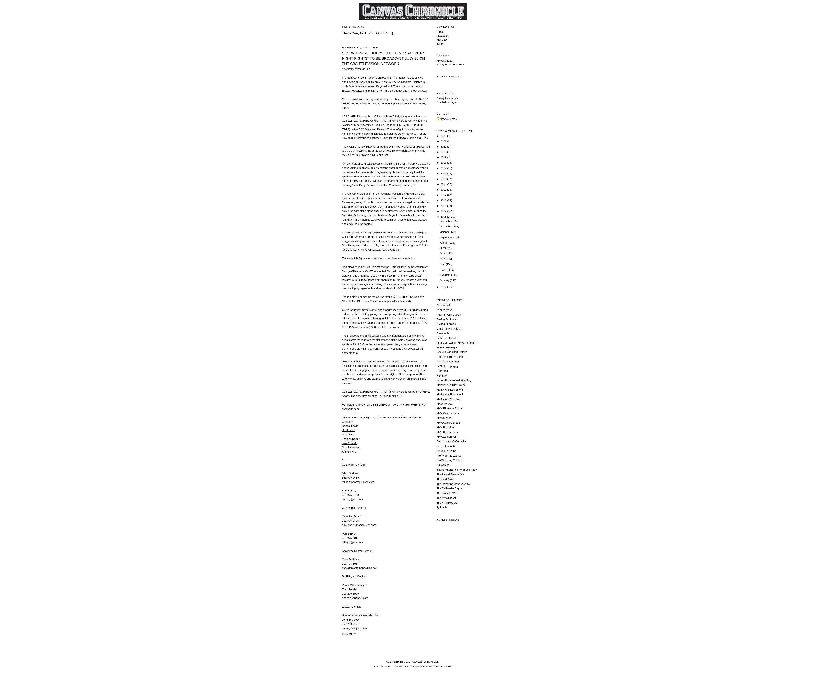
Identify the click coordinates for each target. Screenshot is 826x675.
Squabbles (443, 465)
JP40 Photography (447, 366)
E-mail (440, 31)
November (446, 226)
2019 (444, 157)
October (445, 231)
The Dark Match (446, 479)
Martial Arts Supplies (449, 399)
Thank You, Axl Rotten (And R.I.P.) (367, 33)
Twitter (440, 43)
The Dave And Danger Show (453, 483)
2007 (444, 287)
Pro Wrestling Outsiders (450, 460)
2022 (444, 141)
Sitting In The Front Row (451, 64)
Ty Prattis (442, 507)
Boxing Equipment (447, 319)
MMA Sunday (444, 60)
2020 (444, 152)
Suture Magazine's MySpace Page (457, 469)
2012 (444, 195)
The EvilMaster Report (450, 488)
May (442, 258)
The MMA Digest (446, 497)
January (445, 280)
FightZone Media (446, 338)
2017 (444, 168)
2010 (444, 205)
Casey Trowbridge (447, 98)
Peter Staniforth (446, 446)
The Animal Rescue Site (451, 474)
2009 (444, 211)
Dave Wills (443, 333)
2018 (444, 162)
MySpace (442, 39)
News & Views (448, 119)
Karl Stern (442, 375)
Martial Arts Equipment (450, 389)
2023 (444, 136)
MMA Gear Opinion (448, 413)
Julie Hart (442, 371)
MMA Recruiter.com (448, 432)
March (444, 269)
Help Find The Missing (450, 356)
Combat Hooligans (448, 102)
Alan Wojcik (443, 305)
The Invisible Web (447, 493)
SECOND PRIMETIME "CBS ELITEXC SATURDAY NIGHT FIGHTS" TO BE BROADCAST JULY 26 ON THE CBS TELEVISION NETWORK (383, 58)
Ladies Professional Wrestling (454, 380)
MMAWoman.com (447, 436)
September (446, 237)
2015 (444, 178)
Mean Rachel (444, 404)
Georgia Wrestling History (452, 352)
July (442, 248)
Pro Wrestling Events (449, 455)
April (443, 264)
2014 (444, 184)
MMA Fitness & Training (450, 408)
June (443, 253)
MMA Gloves (444, 418)
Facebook (442, 35)
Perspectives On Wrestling (452, 441)
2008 (444, 216)
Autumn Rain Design (449, 314)
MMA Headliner (446, 427)
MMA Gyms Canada (448, 422)
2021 (444, 146)
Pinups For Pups (446, 451)
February (445, 275)
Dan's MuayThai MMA (449, 328)
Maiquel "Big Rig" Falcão (451, 385)
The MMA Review (447, 502)
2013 (444, 189)
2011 (444, 200)
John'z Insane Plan (448, 361)
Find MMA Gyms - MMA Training (455, 342)
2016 (444, 173)
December (446, 221)
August (444, 242)
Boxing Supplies (446, 323)
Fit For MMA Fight (447, 347)
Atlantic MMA (444, 309)
